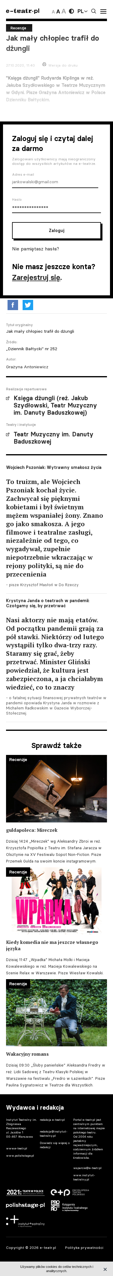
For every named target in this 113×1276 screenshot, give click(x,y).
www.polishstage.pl (20, 1156)
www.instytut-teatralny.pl (84, 1177)
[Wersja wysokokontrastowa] (71, 11)
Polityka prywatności (84, 1247)
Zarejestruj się (36, 277)
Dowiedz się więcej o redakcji (55, 1145)
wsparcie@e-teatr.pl (87, 1168)
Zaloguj (56, 230)
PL (80, 11)
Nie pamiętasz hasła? (35, 249)
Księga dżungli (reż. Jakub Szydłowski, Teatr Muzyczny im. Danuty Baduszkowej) (55, 405)
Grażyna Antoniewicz (27, 366)
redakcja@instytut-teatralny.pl (53, 1134)
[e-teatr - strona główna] (22, 11)
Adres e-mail (23, 174)
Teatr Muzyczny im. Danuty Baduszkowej (53, 438)
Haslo (17, 199)
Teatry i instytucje (21, 425)
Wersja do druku (63, 65)
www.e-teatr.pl (16, 1148)
